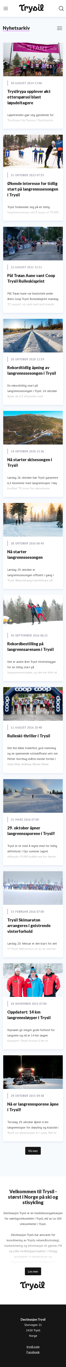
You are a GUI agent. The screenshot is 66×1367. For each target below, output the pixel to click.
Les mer (33, 1271)
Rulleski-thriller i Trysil (28, 735)
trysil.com (33, 1346)
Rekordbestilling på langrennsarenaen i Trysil (30, 646)
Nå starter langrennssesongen (25, 554)
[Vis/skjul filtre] (59, 28)
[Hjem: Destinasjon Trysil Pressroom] (32, 8)
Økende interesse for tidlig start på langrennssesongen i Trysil (32, 189)
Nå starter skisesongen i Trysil (29, 462)
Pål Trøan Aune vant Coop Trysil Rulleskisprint (31, 278)
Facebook (33, 1352)
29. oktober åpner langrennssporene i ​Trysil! (31, 830)
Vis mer (33, 1151)
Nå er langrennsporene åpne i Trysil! (33, 1107)
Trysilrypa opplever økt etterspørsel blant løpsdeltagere (29, 97)
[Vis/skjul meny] (5, 8)
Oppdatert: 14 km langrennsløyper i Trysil (29, 1014)
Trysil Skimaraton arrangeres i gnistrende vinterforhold (29, 925)
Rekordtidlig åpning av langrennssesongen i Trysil (31, 370)
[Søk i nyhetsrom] (61, 8)
